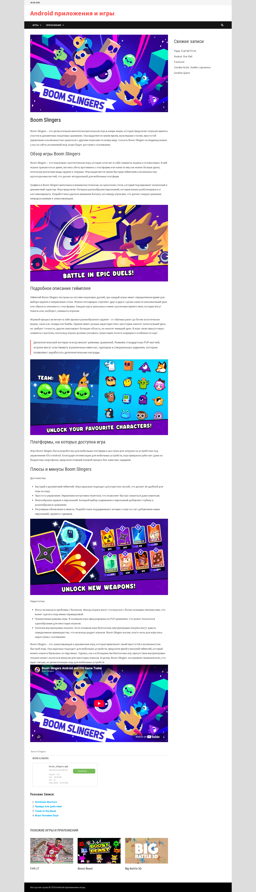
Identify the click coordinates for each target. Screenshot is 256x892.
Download (82, 771)
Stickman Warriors (46, 802)
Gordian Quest (182, 73)
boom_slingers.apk (58, 766)
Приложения (53, 25)
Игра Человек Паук (47, 815)
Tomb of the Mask (45, 811)
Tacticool (179, 62)
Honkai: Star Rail (183, 56)
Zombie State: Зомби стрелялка (192, 67)
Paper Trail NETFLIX (185, 51)
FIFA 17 (34, 868)
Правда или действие (48, 806)
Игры (36, 25)
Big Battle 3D (133, 868)
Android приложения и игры (72, 13)
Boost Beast (85, 868)
